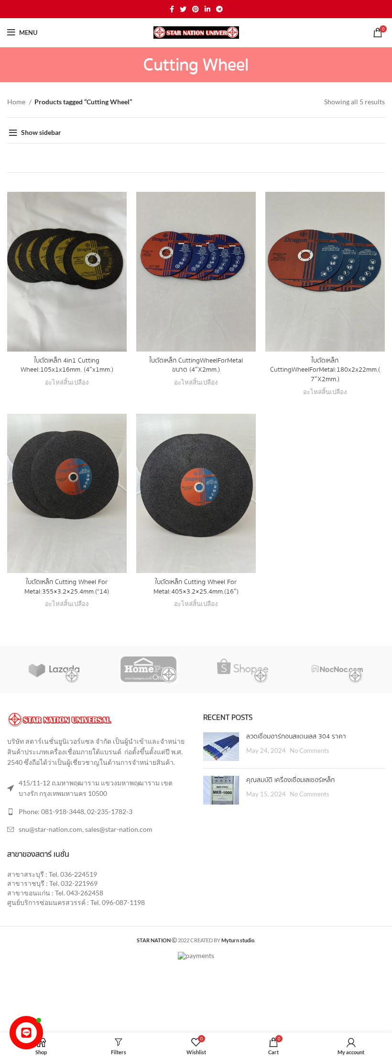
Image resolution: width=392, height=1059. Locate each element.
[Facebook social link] (172, 9)
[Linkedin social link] (207, 9)
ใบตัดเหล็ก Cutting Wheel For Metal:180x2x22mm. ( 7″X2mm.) (325, 370)
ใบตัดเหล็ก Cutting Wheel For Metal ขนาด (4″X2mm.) (196, 365)
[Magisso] (148, 669)
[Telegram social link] (219, 9)
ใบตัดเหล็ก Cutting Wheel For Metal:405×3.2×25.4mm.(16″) (196, 587)
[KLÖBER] (337, 669)
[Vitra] (54, 669)
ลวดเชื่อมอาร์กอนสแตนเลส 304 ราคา (296, 736)
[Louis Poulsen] (243, 669)
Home (17, 102)
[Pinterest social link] (195, 9)
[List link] (98, 811)
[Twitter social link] (183, 9)
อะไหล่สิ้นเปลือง (67, 382)
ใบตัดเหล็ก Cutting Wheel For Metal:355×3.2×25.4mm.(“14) (66, 587)
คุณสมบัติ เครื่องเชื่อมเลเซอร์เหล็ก (290, 780)
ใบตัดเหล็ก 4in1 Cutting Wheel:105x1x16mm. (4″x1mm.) (67, 365)
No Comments (309, 750)
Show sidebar (41, 132)
